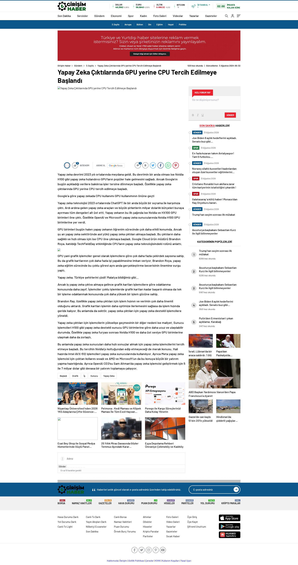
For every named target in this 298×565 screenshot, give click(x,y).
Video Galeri (173, 521)
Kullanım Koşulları (170, 560)
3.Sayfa (115, 24)
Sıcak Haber (173, 536)
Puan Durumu (149, 502)
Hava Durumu (126, 502)
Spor (131, 15)
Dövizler (147, 521)
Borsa (61, 502)
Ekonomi (116, 15)
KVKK (158, 560)
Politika (182, 24)
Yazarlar (194, 15)
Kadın (143, 15)
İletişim (123, 560)
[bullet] (79, 467)
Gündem (99, 15)
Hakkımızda (112, 560)
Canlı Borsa (120, 516)
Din (149, 24)
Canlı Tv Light (65, 526)
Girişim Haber (64, 65)
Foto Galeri (159, 15)
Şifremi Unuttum (196, 526)
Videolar (178, 15)
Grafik (75, 375)
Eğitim (159, 24)
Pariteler (187, 502)
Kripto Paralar (230, 502)
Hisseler (169, 502)
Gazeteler (211, 15)
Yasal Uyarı (186, 560)
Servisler (82, 15)
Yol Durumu (207, 502)
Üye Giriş (192, 516)
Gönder (62, 466)
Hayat (171, 24)
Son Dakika (64, 15)
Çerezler (149, 560)
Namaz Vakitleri (82, 502)
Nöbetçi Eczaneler (96, 526)
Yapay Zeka (109, 375)
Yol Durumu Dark (67, 521)
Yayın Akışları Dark (96, 521)
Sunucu (94, 375)
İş (84, 375)
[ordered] (76, 467)
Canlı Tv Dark (93, 516)
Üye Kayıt (192, 521)
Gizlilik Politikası (136, 560)
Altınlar (147, 516)
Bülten (140, 24)
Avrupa (128, 24)
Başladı (63, 375)
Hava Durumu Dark (68, 516)
